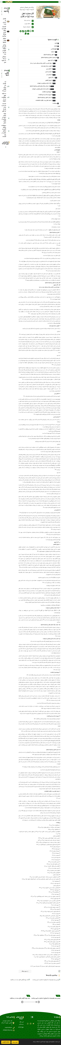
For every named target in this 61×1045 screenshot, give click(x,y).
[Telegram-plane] (33, 1023)
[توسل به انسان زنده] (8, 21)
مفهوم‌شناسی (54, 49)
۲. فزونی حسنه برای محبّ (47, 66)
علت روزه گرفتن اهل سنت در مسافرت (20, 998)
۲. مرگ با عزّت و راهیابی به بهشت (44, 83)
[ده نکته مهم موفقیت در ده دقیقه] (8, 97)
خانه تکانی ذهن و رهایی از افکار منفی (4, 118)
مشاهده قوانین (5, 1042)
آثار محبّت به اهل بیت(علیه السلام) (49, 57)
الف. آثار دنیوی (51, 60)
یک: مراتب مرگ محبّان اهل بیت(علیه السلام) (40, 86)
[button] (33, 31)
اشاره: (55, 43)
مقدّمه (55, 46)
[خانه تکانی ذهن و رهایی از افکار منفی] (8, 118)
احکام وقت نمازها (4, 40)
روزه (28, 995)
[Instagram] (30, 1023)
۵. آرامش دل (49, 75)
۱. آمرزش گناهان (49, 80)
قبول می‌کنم (15, 1042)
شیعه (28, 10)
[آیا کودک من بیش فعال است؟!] (8, 86)
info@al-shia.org (7, 1030)
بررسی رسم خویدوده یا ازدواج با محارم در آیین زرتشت (45, 998)
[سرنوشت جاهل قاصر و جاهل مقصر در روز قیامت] (8, 131)
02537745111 (8, 1028)
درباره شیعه (22, 10)
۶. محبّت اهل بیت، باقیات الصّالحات (44, 100)
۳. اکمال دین (49, 69)
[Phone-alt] (8, 2)
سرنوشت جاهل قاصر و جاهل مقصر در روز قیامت (3, 131)
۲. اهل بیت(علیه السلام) (49, 55)
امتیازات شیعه (26, 27)
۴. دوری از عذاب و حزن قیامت (45, 95)
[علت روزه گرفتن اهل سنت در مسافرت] (15, 987)
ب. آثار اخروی (51, 77)
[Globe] (6, 2)
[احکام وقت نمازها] (8, 40)
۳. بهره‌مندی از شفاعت (47, 92)
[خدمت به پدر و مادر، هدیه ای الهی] (8, 107)
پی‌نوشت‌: (54, 103)
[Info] (11, 2)
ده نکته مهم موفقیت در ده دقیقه (4, 97)
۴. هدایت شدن (49, 72)
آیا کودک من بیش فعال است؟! (4, 86)
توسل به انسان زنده (4, 21)
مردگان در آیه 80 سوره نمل (4, 59)
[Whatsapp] (28, 1023)
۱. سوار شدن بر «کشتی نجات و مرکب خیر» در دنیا (41, 63)
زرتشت (58, 995)
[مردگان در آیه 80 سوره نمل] (8, 59)
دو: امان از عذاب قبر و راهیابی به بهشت (41, 89)
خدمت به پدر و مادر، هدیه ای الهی (4, 107)
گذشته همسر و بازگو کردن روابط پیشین (4, 31)
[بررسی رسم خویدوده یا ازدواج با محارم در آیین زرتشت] (45, 987)
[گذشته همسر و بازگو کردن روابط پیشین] (8, 31)
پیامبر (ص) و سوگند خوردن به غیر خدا (4, 49)
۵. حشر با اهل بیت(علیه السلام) (45, 97)
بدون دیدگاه (24, 971)
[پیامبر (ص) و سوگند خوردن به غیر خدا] (8, 49)
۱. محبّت (53, 52)
